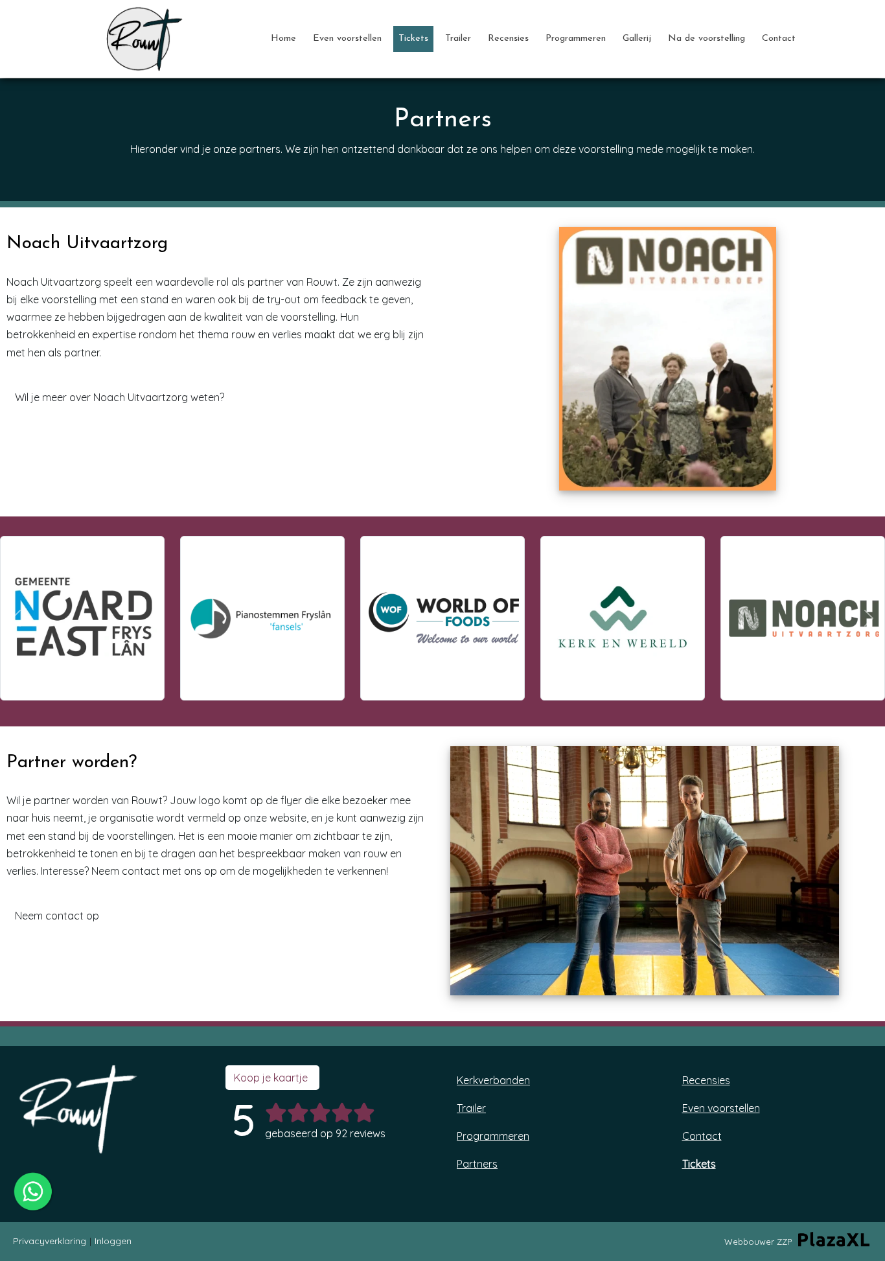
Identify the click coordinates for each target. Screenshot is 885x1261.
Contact (779, 38)
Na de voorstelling (706, 38)
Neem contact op (58, 915)
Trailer (458, 38)
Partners (477, 1163)
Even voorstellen (347, 38)
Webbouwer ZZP (758, 1241)
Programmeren (576, 38)
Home (283, 38)
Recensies (508, 38)
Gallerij (637, 38)
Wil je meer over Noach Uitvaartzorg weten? (121, 397)
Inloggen (113, 1241)
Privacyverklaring (49, 1241)
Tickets (413, 38)
